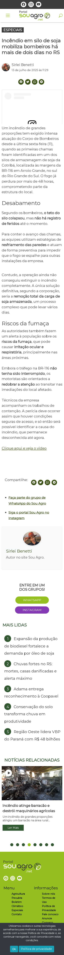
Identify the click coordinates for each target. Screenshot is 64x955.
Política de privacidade (36, 949)
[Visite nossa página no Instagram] (31, 4)
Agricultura (18, 893)
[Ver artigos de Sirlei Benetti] (7, 67)
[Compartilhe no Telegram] (41, 82)
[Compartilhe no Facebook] (34, 482)
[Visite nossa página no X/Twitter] (28, 82)
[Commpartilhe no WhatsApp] (34, 82)
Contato (17, 914)
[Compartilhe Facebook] (21, 82)
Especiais (17, 910)
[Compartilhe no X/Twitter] (40, 482)
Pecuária (17, 897)
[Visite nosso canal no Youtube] (38, 4)
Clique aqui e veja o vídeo (24, 448)
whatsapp (32, 600)
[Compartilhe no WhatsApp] (47, 482)
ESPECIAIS (12, 30)
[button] (11, 844)
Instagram (32, 610)
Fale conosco (50, 914)
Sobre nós (48, 893)
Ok (14, 949)
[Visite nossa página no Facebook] (23, 4)
